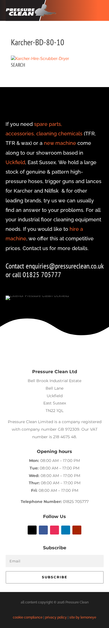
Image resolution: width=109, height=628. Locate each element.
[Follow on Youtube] (76, 530)
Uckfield (15, 162)
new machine (60, 143)
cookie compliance (27, 617)
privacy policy (56, 617)
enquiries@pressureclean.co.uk (64, 265)
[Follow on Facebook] (43, 530)
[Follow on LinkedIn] (65, 530)
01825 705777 (76, 501)
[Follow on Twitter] (32, 530)
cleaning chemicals (59, 133)
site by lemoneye (82, 617)
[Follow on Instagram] (54, 530)
